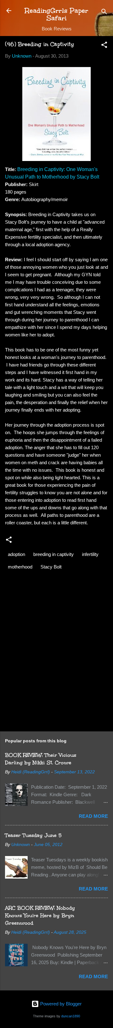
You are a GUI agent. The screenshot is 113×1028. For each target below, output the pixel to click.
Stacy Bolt (51, 566)
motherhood (20, 566)
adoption (16, 554)
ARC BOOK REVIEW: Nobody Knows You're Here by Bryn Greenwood (40, 915)
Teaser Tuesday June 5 (33, 835)
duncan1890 (70, 1016)
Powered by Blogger (60, 1003)
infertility (90, 554)
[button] (104, 46)
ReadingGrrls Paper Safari (56, 14)
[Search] (104, 12)
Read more (93, 816)
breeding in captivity (53, 554)
